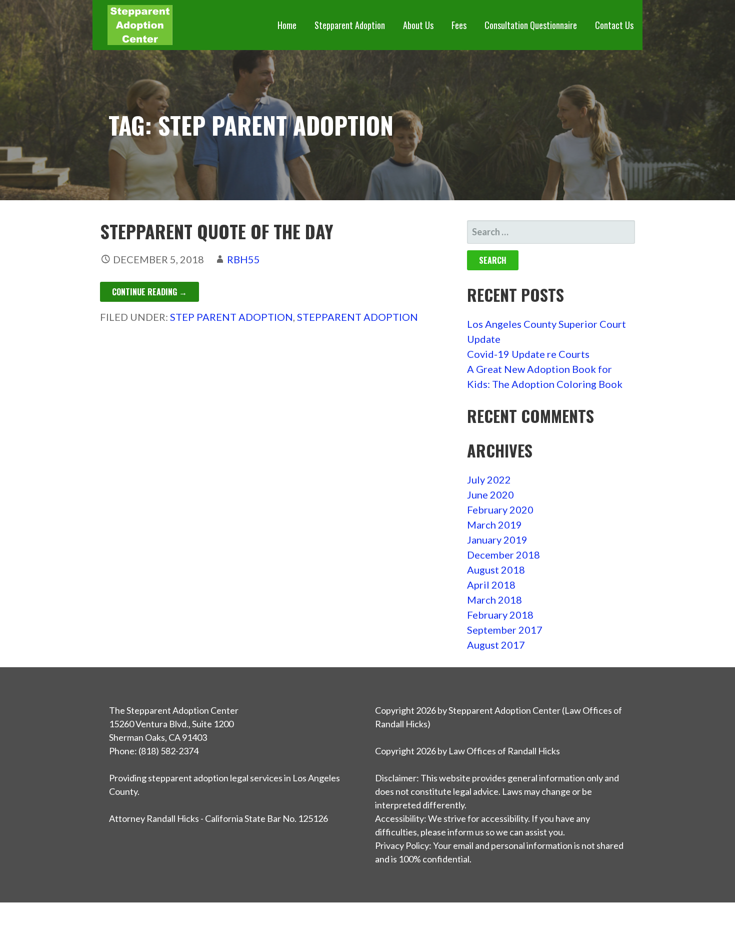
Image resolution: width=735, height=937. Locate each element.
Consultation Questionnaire (530, 25)
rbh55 (243, 259)
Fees (459, 25)
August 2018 (496, 570)
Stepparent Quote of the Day (217, 231)
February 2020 (500, 510)
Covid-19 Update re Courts (528, 354)
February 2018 (500, 615)
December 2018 (503, 555)
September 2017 (504, 630)
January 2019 (497, 540)
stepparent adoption (357, 317)
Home (287, 25)
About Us (418, 25)
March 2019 (494, 525)
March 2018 (494, 600)
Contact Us (614, 25)
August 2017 (496, 645)
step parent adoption (231, 317)
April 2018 (491, 585)
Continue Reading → (149, 292)
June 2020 (490, 495)
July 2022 (489, 480)
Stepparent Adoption (349, 25)
